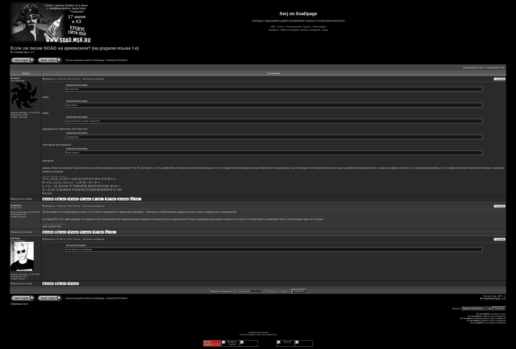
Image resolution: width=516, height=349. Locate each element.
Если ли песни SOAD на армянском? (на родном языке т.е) (74, 48)
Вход (325, 30)
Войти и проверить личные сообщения (300, 30)
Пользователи (293, 26)
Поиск (281, 26)
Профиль (273, 30)
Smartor (265, 332)
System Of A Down (117, 60)
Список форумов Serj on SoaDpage (84, 60)
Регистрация (319, 26)
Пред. (26, 52)
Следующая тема (495, 67)
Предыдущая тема (473, 67)
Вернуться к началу (21, 199)
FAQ (273, 26)
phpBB (252, 334)
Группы (307, 26)
